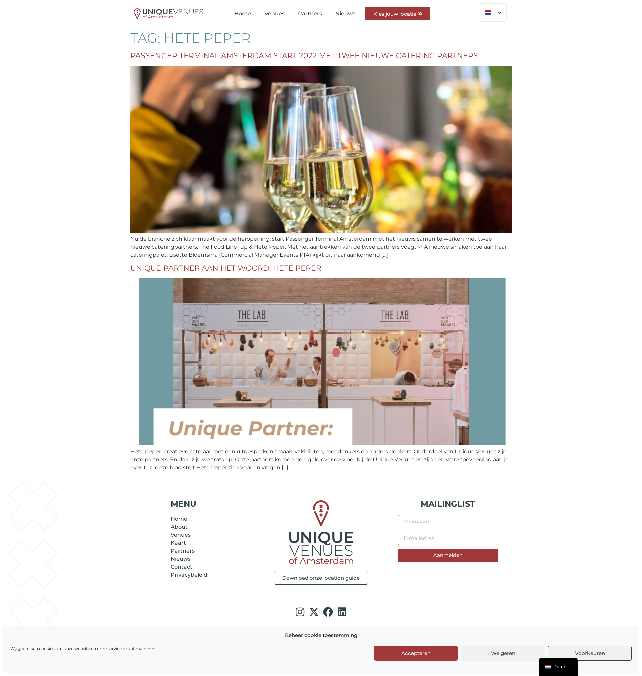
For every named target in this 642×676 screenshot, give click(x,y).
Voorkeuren (590, 653)
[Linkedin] (342, 612)
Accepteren (416, 653)
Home (242, 13)
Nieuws (345, 13)
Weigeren (503, 653)
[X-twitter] (314, 612)
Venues (274, 13)
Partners (310, 13)
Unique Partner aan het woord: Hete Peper (225, 268)
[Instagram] (300, 612)
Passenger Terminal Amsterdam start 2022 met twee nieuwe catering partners (304, 55)
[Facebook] (328, 612)
